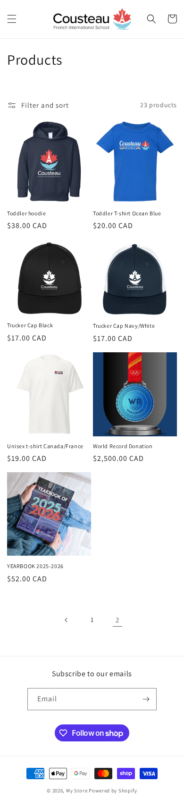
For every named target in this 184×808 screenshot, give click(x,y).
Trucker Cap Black (30, 325)
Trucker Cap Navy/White (124, 325)
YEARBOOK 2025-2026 (35, 566)
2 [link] (117, 619)
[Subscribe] (145, 699)
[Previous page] (66, 620)
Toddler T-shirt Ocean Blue (127, 213)
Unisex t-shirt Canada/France (45, 446)
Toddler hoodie (26, 213)
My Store (77, 790)
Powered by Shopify (113, 790)
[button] (11, 19)
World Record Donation (123, 446)
